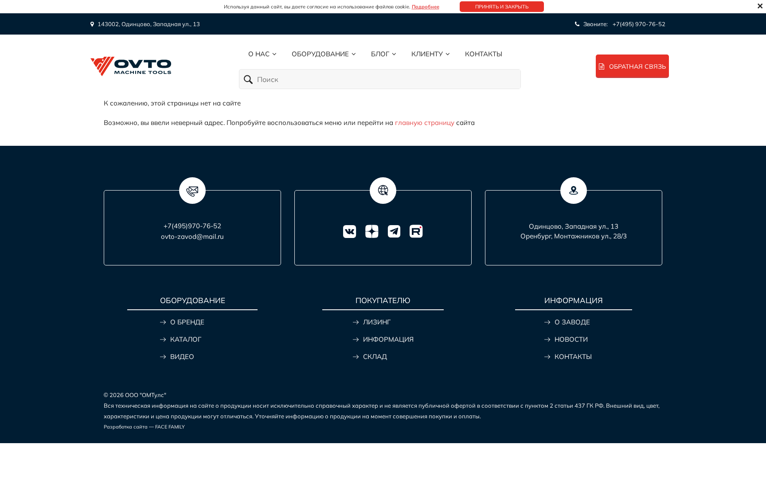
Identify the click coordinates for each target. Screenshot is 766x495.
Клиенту (427, 54)
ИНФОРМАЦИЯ (388, 339)
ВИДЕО (182, 356)
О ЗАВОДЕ (572, 322)
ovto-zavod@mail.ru (192, 236)
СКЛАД (375, 356)
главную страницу (424, 122)
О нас (259, 54)
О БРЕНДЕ (187, 322)
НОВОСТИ (571, 339)
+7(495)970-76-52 (192, 226)
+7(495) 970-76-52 (639, 23)
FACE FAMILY (170, 427)
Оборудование (320, 54)
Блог (380, 54)
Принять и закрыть (501, 7)
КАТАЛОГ (185, 339)
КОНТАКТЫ (573, 356)
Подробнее (425, 7)
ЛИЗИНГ (377, 322)
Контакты (483, 54)
